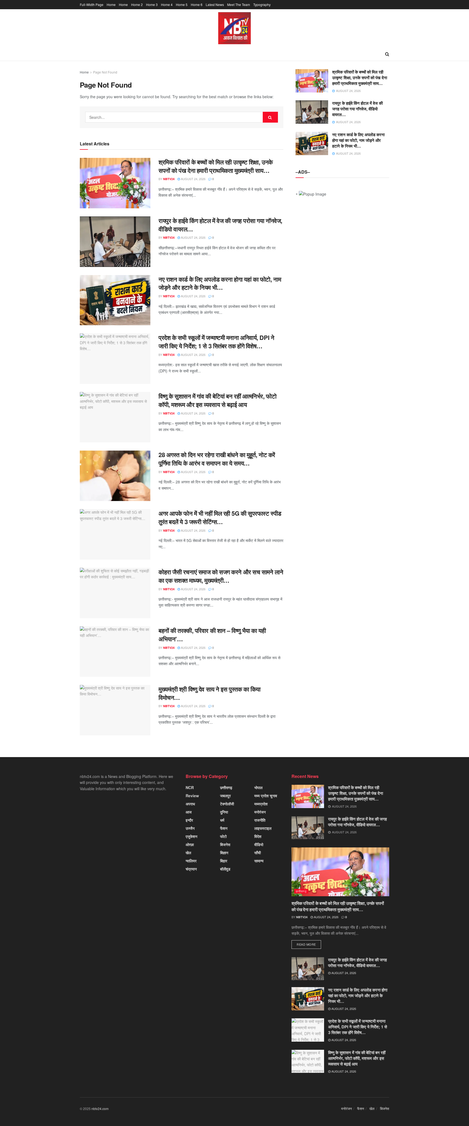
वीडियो (258, 844)
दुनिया (224, 812)
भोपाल (258, 787)
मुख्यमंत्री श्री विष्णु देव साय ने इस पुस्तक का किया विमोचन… (210, 693)
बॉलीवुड (225, 869)
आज (189, 812)
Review (192, 795)
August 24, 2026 (192, 179)
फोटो (223, 836)
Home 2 (137, 4)
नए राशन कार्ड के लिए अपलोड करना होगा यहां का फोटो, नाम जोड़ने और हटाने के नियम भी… (220, 283)
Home (111, 4)
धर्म (222, 820)
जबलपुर (225, 795)
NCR (190, 787)
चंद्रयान (191, 869)
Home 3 (152, 4)
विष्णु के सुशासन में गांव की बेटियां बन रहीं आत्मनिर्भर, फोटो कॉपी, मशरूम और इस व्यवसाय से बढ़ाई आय (217, 400)
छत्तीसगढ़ (226, 787)
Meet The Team (238, 4)
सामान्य (259, 860)
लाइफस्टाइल (262, 828)
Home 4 (167, 4)
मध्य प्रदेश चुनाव (265, 795)
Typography (262, 4)
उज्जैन (190, 828)
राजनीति (259, 820)
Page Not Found (105, 72)
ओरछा (190, 844)
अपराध (190, 803)
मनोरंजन (260, 812)
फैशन (223, 828)
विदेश (257, 836)
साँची (257, 852)
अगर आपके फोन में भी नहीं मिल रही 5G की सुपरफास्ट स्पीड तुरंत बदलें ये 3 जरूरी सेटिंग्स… (220, 517)
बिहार (223, 860)
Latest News (215, 4)
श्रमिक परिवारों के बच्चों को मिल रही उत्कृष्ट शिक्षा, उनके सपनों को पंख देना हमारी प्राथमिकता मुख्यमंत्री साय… (216, 166)
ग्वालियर (191, 860)
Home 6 (196, 4)
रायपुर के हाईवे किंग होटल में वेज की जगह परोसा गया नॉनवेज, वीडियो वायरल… (220, 224)
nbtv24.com (100, 1108)
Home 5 (182, 4)
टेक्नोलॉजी (227, 803)
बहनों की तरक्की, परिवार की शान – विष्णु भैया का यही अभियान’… (212, 634)
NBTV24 (169, 179)
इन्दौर (189, 820)
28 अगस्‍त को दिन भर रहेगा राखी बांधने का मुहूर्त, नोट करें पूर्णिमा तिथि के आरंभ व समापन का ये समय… (217, 458)
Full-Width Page (91, 4)
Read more (306, 944)
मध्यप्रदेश (261, 803)
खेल (188, 852)
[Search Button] (270, 117)
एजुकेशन (191, 836)
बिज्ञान (224, 852)
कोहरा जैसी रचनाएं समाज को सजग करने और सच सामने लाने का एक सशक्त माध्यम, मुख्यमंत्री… (221, 576)
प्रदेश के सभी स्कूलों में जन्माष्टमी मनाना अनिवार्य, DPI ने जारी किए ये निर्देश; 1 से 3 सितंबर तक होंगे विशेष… (216, 341)
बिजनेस (225, 844)
